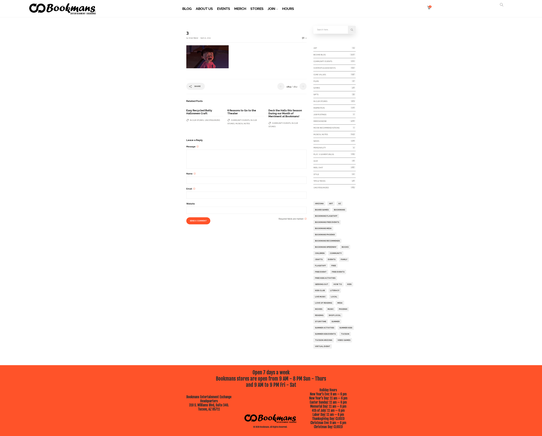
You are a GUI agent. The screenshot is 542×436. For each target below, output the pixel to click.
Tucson (345, 334)
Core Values (319, 75)
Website (190, 204)
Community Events (240, 120)
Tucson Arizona (323, 340)
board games (322, 210)
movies (318, 309)
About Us (204, 8)
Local (334, 297)
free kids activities (325, 278)
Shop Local (335, 315)
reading (319, 315)
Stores (256, 8)
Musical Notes (242, 123)
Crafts (319, 259)
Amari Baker (194, 38)
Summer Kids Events (325, 334)
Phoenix (343, 309)
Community (336, 253)
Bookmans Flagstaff (326, 216)
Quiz (315, 161)
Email (189, 189)
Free (333, 266)
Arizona (319, 203)
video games (344, 340)
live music (320, 297)
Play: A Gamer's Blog (323, 154)
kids (349, 284)
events (331, 259)
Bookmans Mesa (323, 228)
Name (189, 174)
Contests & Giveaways (324, 68)
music (331, 309)
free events (338, 272)
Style (316, 174)
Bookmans (339, 210)
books (345, 247)
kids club (320, 290)
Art (315, 48)
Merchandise (320, 121)
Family (344, 259)
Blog (187, 8)
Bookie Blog (319, 55)
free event (320, 272)
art (331, 203)
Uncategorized (212, 120)
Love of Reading (323, 303)
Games (316, 88)
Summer (336, 321)
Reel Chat (318, 167)
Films (316, 81)
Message (191, 146)
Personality (319, 148)
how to (338, 284)
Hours (288, 8)
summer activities (324, 328)
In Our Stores (197, 120)
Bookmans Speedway (325, 247)
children (319, 253)
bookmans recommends (327, 241)
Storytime (320, 321)
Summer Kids (345, 328)
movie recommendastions (326, 128)
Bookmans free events (327, 222)
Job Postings (319, 114)
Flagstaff (320, 266)
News (316, 141)
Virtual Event (322, 346)
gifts (315, 94)
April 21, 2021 (205, 38)
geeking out (321, 284)
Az (339, 203)
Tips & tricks (319, 181)
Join (271, 8)
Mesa (339, 303)
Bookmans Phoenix (325, 235)
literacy (334, 290)
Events (223, 8)
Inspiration (319, 108)
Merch (240, 8)
